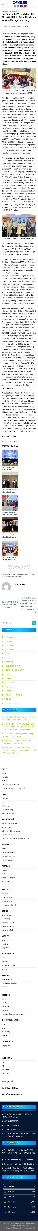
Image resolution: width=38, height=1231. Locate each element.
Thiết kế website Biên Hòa (26, 1228)
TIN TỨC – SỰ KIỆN (11, 703)
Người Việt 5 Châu (11, 683)
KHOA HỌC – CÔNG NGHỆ (9, 11)
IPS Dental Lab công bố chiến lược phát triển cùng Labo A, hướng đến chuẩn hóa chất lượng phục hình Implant (19, 750)
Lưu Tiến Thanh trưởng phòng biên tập (18, 1160)
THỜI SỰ (7, 699)
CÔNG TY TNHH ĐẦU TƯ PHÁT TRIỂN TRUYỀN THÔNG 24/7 (17, 1115)
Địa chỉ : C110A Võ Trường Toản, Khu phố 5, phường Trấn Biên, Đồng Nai (19, 1135)
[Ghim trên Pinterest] (24, 567)
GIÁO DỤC (8, 658)
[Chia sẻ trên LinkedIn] (28, 567)
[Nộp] (34, 623)
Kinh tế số (8, 678)
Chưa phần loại (10, 637)
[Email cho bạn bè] (21, 567)
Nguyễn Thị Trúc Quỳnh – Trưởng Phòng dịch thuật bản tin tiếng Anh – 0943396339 (18, 1169)
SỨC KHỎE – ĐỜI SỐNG (13, 695)
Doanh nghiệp (9, 645)
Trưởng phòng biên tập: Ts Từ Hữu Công (19, 1164)
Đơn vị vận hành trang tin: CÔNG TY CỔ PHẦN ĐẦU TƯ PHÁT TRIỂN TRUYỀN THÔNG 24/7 (18, 1153)
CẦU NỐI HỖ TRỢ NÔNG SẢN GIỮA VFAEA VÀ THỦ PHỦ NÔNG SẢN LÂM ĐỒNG (19, 718)
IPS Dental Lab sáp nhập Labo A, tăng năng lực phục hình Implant (17, 735)
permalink (18, 576)
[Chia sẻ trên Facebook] (13, 567)
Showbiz (7, 691)
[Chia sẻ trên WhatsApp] (9, 567)
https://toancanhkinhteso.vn (12, 276)
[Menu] (3, 3)
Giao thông (8, 662)
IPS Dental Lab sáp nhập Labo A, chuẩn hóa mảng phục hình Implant (18, 742)
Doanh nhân (9, 649)
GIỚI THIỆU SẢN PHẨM (13, 666)
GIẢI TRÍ (7, 654)
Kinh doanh (8, 674)
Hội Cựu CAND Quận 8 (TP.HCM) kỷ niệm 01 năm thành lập (10, 605)
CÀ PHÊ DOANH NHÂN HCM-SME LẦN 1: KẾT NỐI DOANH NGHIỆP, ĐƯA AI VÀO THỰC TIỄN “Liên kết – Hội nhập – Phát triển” (18, 727)
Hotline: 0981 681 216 (12, 1129)
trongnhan (24, 26)
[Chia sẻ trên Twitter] (17, 567)
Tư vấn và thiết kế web (10, 1228)
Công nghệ (8, 641)
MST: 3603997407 (11, 1121)
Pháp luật (8, 687)
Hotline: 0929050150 (12, 1125)
